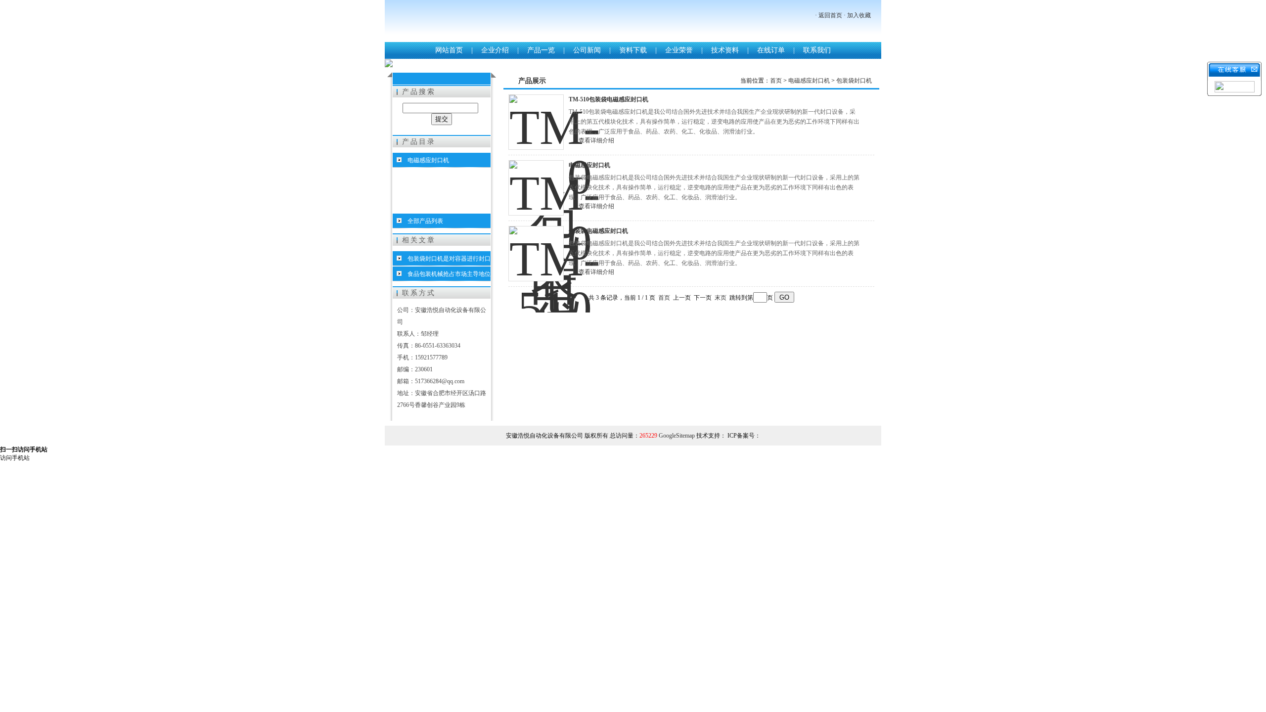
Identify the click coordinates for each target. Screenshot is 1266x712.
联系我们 (817, 50)
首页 (776, 80)
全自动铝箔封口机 (431, 190)
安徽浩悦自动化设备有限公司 (582, 22)
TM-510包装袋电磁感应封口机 (608, 99)
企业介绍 (495, 50)
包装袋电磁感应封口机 (598, 230)
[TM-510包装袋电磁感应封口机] (536, 122)
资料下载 (633, 50)
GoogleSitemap (677, 435)
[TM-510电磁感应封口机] (536, 188)
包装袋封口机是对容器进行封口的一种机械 (442, 260)
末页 (720, 297)
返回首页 (830, 15)
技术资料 (725, 50)
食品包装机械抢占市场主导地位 (449, 273)
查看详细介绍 (596, 140)
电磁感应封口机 (428, 160)
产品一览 (541, 50)
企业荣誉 (679, 50)
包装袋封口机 (425, 175)
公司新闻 (587, 50)
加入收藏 (859, 15)
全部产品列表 (425, 221)
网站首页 (449, 50)
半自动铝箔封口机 (431, 205)
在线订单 (771, 50)
